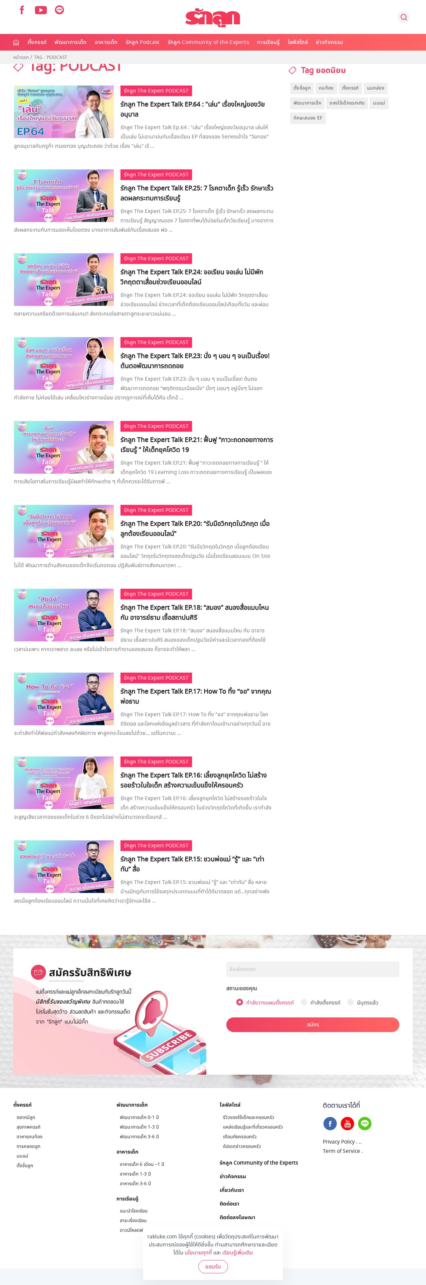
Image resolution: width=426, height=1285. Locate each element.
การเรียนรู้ (268, 42)
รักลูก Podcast (143, 42)
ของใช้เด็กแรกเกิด (347, 103)
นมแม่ (379, 103)
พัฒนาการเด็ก (71, 42)
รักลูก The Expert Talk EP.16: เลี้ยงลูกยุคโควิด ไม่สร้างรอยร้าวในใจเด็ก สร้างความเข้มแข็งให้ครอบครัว (193, 780)
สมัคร (313, 1025)
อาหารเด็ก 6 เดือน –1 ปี (142, 1164)
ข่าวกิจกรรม (329, 42)
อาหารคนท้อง (30, 1136)
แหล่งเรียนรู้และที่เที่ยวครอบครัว (253, 1127)
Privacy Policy (339, 1142)
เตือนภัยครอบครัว (240, 1136)
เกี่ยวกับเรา (232, 1189)
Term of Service (341, 1151)
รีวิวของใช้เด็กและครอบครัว (248, 1117)
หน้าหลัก (16, 42)
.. (360, 1142)
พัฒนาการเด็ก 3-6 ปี (139, 1136)
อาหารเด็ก (106, 42)
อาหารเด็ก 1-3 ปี (135, 1174)
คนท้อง (326, 88)
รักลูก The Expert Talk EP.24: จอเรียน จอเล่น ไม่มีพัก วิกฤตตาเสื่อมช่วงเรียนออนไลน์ (191, 277)
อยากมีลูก (26, 1117)
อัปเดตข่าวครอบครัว (242, 1146)
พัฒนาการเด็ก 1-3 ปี (139, 1127)
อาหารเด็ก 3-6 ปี (135, 1183)
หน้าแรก (21, 57)
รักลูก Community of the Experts (208, 42)
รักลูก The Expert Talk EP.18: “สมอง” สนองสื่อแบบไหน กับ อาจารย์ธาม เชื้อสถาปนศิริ (194, 613)
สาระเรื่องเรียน (133, 1220)
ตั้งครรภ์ (37, 42)
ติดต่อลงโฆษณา (237, 1217)
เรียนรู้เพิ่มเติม (237, 1253)
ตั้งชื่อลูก (302, 88)
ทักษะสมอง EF (308, 117)
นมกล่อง (375, 88)
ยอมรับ (213, 1267)
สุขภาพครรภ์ (28, 1127)
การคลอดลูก (28, 1146)
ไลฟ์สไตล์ (298, 42)
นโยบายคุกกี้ (198, 1253)
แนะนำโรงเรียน (134, 1210)
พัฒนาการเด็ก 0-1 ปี (139, 1117)
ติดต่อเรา (229, 1203)
